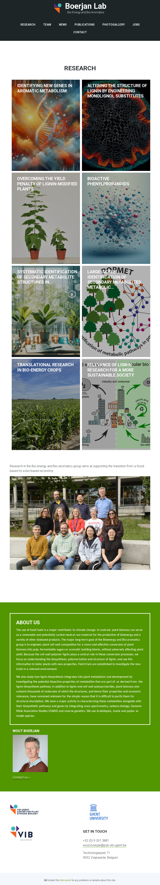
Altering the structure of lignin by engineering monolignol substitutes (117, 90)
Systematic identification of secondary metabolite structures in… (47, 277)
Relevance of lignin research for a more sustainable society (110, 370)
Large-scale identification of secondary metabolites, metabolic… (114, 279)
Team (47, 24)
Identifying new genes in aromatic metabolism (44, 88)
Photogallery (113, 24)
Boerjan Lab (85, 6)
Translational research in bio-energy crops (45, 367)
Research (27, 24)
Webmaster (65, 880)
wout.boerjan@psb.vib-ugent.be (104, 845)
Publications (85, 24)
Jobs (136, 24)
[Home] (58, 8)
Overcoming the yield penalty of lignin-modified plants (47, 183)
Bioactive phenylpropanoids (108, 181)
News (63, 24)
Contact (80, 32)
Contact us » (21, 777)
